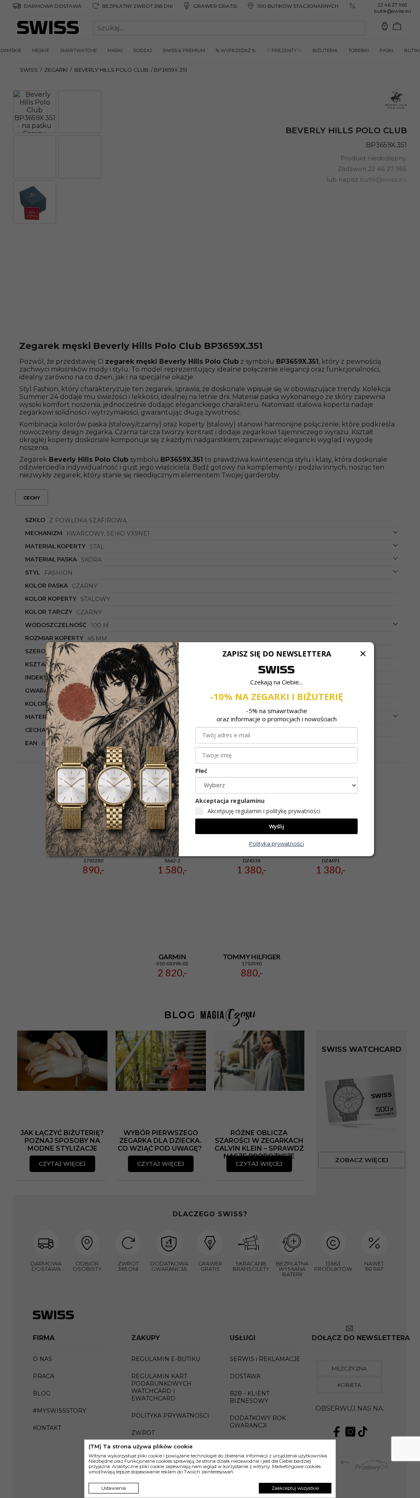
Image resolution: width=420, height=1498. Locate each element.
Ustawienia (113, 1488)
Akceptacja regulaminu (230, 801)
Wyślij (276, 826)
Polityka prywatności (276, 843)
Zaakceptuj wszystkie (295, 1488)
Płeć (201, 771)
